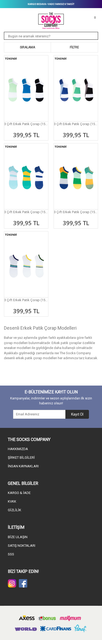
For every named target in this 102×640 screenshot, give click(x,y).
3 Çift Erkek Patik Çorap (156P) (76, 124)
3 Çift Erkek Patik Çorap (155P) (26, 124)
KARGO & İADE (19, 493)
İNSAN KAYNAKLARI (23, 466)
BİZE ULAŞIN (17, 537)
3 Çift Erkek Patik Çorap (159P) (26, 300)
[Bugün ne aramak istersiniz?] (92, 36)
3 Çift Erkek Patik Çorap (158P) (76, 212)
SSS (11, 554)
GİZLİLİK (14, 510)
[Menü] (9, 16)
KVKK (12, 501)
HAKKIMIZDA (18, 449)
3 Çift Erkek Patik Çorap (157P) (26, 212)
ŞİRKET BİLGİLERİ (21, 457)
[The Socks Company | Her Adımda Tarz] (51, 21)
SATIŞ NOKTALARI (21, 546)
